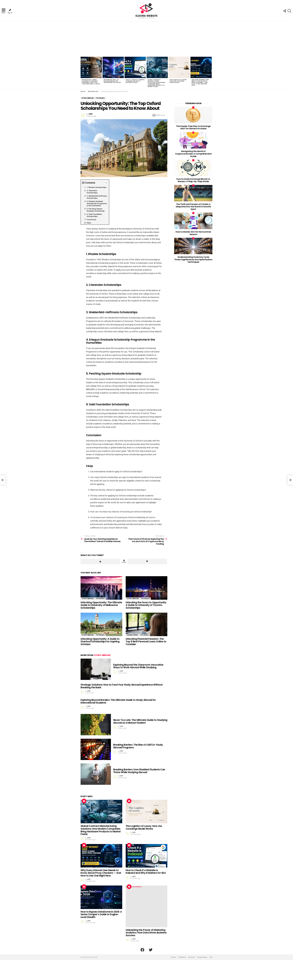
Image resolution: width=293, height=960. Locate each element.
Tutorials (100, 598)
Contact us (182, 957)
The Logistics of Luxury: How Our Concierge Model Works (178, 81)
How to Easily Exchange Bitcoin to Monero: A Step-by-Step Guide (193, 180)
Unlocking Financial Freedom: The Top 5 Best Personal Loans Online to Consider (146, 641)
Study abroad (88, 598)
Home (173, 957)
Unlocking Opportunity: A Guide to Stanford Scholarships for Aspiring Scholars (100, 641)
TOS (210, 957)
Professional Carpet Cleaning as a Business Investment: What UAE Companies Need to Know (91, 82)
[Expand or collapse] (106, 183)
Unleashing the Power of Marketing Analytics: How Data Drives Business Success (146, 932)
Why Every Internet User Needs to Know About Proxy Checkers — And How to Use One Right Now (200, 82)
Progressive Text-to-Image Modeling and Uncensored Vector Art (112, 81)
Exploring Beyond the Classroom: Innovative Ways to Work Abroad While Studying (138, 666)
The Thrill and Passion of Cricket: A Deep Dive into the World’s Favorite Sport (193, 207)
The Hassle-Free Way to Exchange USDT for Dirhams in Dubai (193, 127)
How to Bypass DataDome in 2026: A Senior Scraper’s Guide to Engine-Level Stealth (101, 914)
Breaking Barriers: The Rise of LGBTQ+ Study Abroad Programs (138, 746)
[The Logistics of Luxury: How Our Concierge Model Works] (179, 67)
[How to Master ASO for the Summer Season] (193, 221)
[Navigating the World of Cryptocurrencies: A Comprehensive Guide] (193, 140)
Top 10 (10, 13)
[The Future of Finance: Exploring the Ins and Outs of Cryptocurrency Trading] (290, 480)
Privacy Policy (202, 957)
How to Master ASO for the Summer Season (193, 233)
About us (191, 957)
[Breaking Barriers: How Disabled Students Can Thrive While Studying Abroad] (96, 774)
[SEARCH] (289, 11)
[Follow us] (284, 11)
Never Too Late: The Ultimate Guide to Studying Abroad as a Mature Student (140, 721)
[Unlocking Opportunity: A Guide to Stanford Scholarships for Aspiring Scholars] (101, 624)
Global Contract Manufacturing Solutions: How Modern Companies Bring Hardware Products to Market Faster (156, 83)
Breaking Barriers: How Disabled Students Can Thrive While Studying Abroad (139, 771)
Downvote (147, 561)
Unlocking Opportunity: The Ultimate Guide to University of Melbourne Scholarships (101, 605)
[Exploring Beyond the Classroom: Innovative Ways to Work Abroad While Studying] (96, 669)
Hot (84, 801)
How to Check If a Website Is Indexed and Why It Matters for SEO (135, 81)
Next (211, 72)
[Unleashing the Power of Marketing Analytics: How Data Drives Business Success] (146, 906)
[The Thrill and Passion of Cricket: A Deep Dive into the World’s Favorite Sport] (193, 193)
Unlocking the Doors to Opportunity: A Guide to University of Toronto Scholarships (146, 605)
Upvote (100, 561)
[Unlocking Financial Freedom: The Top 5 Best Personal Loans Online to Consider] (146, 624)
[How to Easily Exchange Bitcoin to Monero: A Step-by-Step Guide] (193, 168)
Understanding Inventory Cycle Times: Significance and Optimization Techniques (193, 259)
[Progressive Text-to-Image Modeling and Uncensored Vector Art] (113, 67)
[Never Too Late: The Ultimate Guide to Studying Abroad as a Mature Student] (96, 724)
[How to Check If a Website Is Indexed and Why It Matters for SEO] (135, 67)
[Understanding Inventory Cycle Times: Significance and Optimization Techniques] (193, 246)
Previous (82, 72)
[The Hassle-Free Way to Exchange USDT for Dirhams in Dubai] (193, 115)
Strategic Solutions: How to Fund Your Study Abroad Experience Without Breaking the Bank (122, 686)
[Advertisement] (146, 39)
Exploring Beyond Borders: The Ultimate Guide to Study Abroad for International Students (118, 701)
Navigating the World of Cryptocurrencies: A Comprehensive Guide (193, 154)
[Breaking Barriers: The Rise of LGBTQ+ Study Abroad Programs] (96, 749)
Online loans (132, 635)
